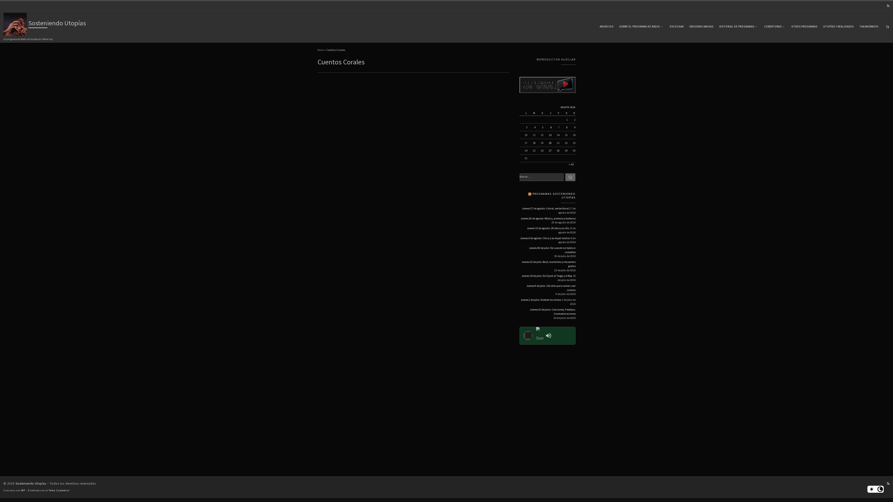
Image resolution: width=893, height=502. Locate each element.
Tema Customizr (59, 490)
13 (550, 135)
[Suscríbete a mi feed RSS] (888, 6)
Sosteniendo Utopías (31, 483)
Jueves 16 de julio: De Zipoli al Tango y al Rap (547, 275)
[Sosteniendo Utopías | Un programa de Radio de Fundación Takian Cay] (15, 24)
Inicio (320, 50)
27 (550, 150)
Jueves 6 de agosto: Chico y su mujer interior (545, 238)
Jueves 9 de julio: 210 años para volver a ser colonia (551, 288)
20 (550, 143)
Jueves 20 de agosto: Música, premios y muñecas (548, 218)
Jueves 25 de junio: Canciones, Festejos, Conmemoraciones (553, 311)
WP (23, 490)
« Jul (571, 164)
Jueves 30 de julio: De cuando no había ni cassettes (552, 250)
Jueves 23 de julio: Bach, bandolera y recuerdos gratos (549, 264)
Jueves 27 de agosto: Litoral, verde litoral (545, 208)
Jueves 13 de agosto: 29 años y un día (548, 228)
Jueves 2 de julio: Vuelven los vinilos (541, 299)
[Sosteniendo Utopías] (539, 335)
